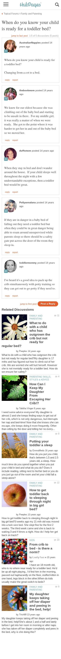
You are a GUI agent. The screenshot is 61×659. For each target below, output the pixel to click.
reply (7, 80)
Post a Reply (48, 303)
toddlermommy (28, 263)
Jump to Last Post (19, 35)
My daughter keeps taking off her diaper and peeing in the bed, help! (40, 601)
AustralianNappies (30, 42)
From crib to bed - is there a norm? (40, 548)
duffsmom (25, 150)
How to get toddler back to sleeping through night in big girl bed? (40, 499)
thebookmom (27, 90)
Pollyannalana (27, 202)
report (15, 80)
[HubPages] (30, 5)
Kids (32, 540)
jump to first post (28, 304)
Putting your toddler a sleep (41, 443)
